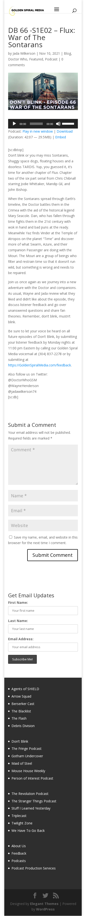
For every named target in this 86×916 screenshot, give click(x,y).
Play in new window (37, 131)
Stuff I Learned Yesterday (30, 808)
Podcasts (18, 860)
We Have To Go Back (28, 830)
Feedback (18, 853)
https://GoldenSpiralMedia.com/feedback (39, 365)
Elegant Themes (44, 903)
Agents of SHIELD (25, 689)
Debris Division (23, 725)
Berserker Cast (22, 703)
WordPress (45, 909)
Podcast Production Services (33, 868)
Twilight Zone (21, 823)
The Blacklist (21, 711)
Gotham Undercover (27, 756)
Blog (67, 53)
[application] (43, 124)
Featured (36, 59)
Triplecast (19, 815)
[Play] (14, 123)
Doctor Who (17, 59)
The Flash (19, 718)
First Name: (18, 602)
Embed (60, 137)
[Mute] (58, 123)
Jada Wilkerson (24, 53)
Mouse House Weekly (28, 771)
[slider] (68, 123)
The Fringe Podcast (26, 748)
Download (65, 131)
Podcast (51, 59)
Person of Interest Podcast (32, 778)
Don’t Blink (19, 741)
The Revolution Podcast (29, 793)
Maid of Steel (21, 763)
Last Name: (18, 620)
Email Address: (20, 639)
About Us (18, 846)
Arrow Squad (21, 696)
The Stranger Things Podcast (33, 801)
